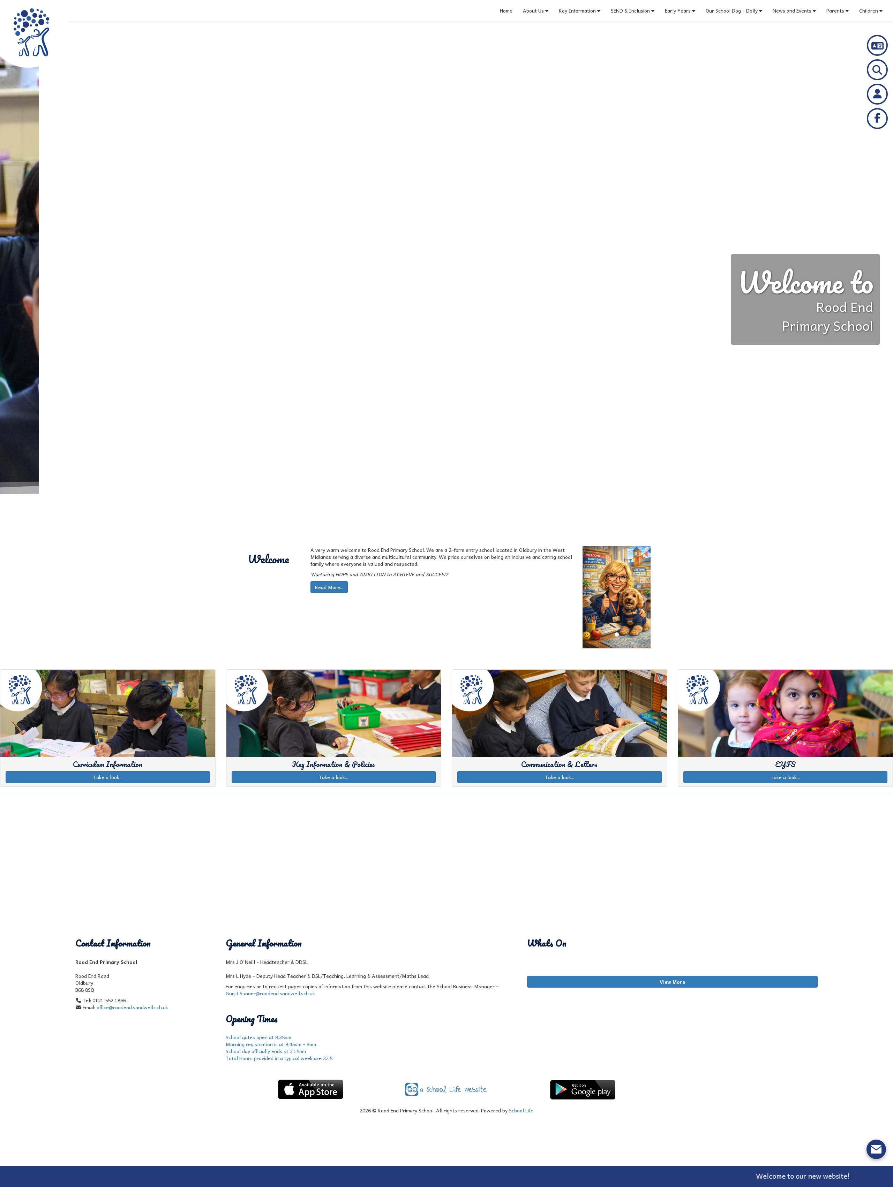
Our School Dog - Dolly (732, 10)
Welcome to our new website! (716, 1176)
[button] (588, 597)
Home (506, 10)
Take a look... (107, 777)
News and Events (792, 10)
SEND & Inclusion (631, 10)
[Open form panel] (876, 1149)
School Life (521, 1110)
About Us (533, 10)
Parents (835, 10)
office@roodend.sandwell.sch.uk (132, 1007)
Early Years (678, 10)
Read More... (329, 587)
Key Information (577, 10)
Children (868, 10)
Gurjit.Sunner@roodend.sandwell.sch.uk (270, 993)
